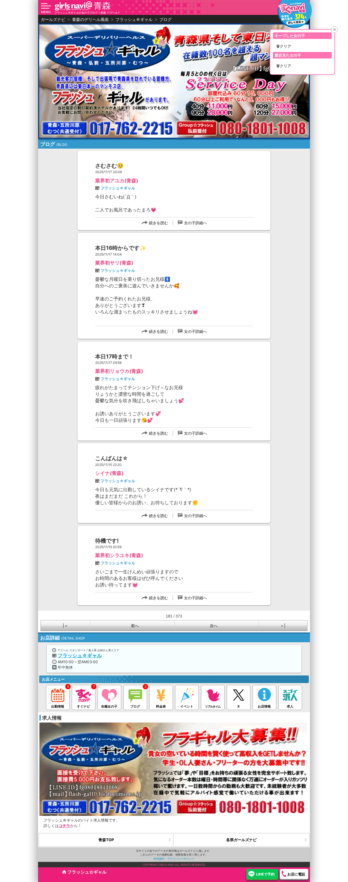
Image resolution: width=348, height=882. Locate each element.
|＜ (65, 625)
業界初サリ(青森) (114, 263)
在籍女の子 (109, 706)
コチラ (64, 825)
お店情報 (264, 706)
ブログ (135, 706)
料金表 (161, 706)
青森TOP (106, 839)
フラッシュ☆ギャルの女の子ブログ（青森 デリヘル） (87, 12)
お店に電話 (296, 874)
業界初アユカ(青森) (116, 180)
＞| (282, 625)
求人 (290, 706)
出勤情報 (57, 706)
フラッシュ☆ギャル (118, 188)
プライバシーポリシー (180, 858)
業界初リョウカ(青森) (119, 371)
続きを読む (158, 222)
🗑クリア (283, 46)
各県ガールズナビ (241, 839)
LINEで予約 (265, 874)
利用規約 (159, 858)
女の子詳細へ (195, 222)
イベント (186, 706)
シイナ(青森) (109, 473)
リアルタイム (212, 706)
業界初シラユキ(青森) (119, 555)
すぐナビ (83, 706)
